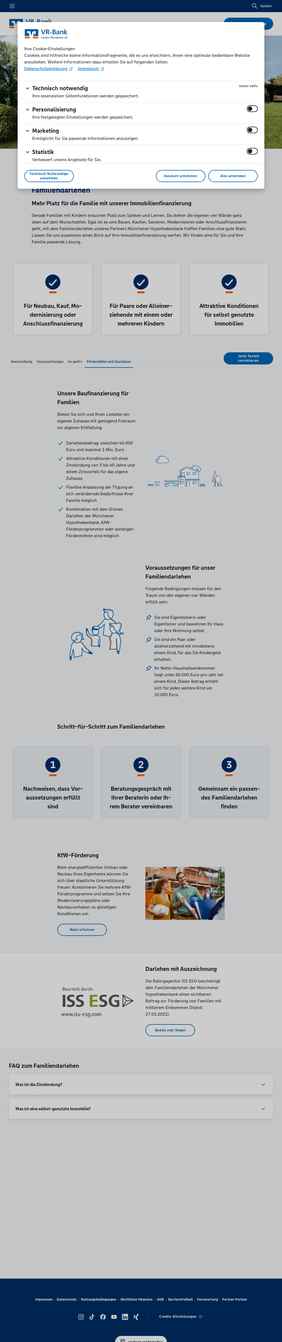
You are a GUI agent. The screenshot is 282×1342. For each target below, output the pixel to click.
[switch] (252, 108)
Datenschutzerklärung (46, 68)
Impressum (88, 68)
